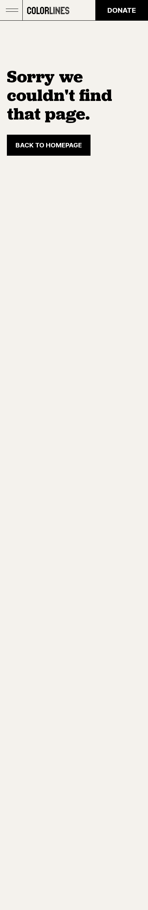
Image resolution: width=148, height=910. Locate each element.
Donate (121, 10)
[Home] (48, 10)
